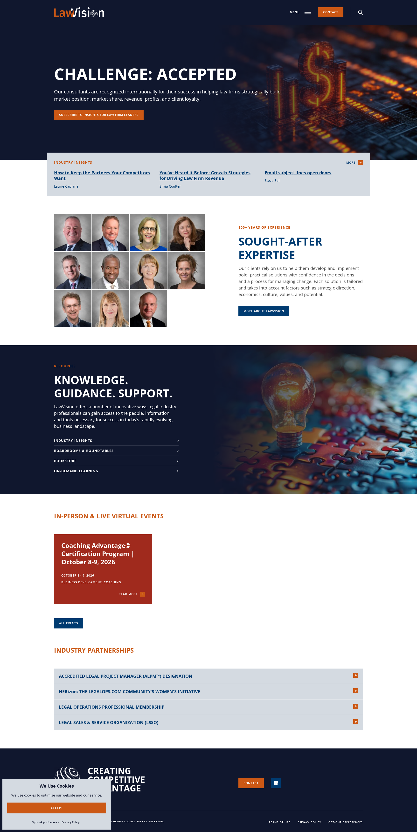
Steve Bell (272, 180)
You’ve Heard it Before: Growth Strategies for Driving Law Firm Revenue (205, 175)
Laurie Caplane (66, 186)
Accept (57, 808)
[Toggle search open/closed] (360, 12)
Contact (330, 12)
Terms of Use (279, 822)
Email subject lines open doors (298, 173)
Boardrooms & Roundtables (84, 450)
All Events (68, 623)
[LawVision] (79, 12)
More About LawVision (263, 311)
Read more (128, 594)
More (351, 163)
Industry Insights (73, 440)
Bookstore (65, 460)
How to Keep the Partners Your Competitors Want (102, 175)
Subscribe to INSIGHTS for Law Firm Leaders (99, 115)
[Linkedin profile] (276, 783)
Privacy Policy (71, 822)
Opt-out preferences (45, 822)
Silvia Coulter (170, 186)
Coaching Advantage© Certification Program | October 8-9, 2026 (97, 553)
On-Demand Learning (76, 471)
